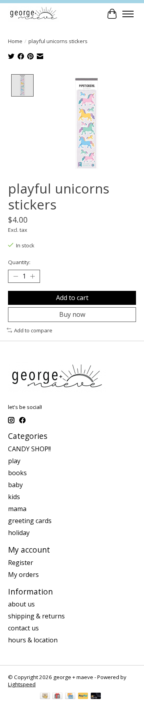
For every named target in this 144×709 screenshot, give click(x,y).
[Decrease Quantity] (15, 276)
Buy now (72, 314)
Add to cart (72, 297)
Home (15, 41)
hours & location (33, 640)
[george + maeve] (33, 14)
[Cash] (45, 697)
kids (14, 496)
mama (17, 508)
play (14, 460)
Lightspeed (22, 684)
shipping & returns (36, 616)
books (17, 472)
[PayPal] (83, 697)
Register (20, 562)
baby (15, 484)
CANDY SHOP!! (29, 448)
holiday (19, 532)
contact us (23, 628)
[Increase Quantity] (32, 276)
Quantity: (19, 262)
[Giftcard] (57, 697)
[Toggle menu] (128, 14)
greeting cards (30, 520)
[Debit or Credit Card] (96, 697)
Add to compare (33, 330)
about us (21, 604)
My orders (23, 574)
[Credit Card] (70, 697)
